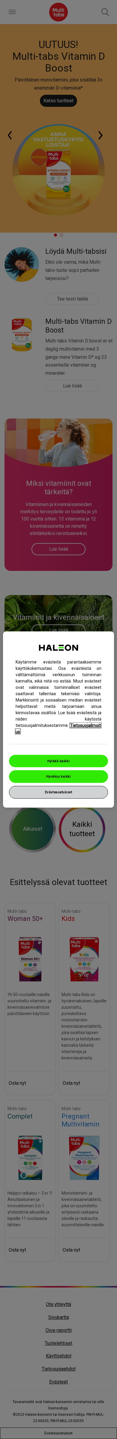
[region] (58, 719)
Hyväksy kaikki (58, 776)
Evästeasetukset (58, 792)
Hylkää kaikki (58, 761)
